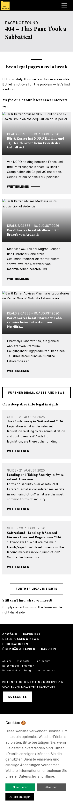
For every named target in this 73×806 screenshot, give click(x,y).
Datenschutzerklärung (16, 670)
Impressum (43, 661)
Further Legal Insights (36, 589)
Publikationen (15, 644)
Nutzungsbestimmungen (18, 665)
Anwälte (9, 634)
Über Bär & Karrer (18, 649)
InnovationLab (46, 670)
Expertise (31, 634)
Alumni (6, 661)
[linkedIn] (40, 696)
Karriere (49, 649)
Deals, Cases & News (20, 639)
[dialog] (36, 760)
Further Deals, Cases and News (36, 393)
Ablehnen (51, 787)
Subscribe (17, 697)
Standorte (23, 661)
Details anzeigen (20, 796)
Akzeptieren (20, 787)
